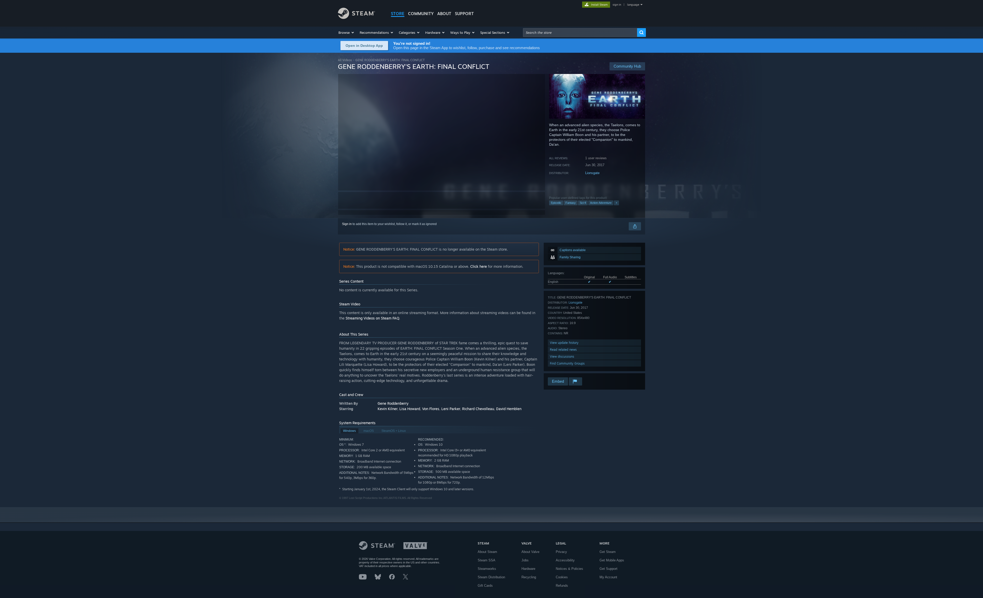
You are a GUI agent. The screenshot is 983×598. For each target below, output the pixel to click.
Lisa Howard (409, 409)
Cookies (562, 577)
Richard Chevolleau (478, 409)
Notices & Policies (569, 569)
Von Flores (430, 409)
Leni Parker (450, 409)
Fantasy (570, 202)
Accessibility (565, 560)
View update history (564, 343)
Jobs (525, 560)
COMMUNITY (421, 13)
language (633, 4)
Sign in (347, 224)
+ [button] (616, 202)
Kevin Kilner (387, 409)
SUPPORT (464, 13)
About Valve (530, 552)
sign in (617, 4)
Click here (478, 266)
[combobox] (580, 32)
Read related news (563, 349)
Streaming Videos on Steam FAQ (372, 318)
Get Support (608, 569)
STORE (397, 13)
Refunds (562, 586)
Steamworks (487, 569)
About (444, 13)
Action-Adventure (601, 202)
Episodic (556, 202)
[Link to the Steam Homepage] (356, 17)
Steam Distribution (491, 577)
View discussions (562, 356)
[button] (346, 32)
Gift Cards (485, 586)
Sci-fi (583, 202)
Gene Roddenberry (393, 403)
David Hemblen (508, 409)
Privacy (561, 552)
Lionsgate (592, 173)
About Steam (487, 552)
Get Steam (608, 552)
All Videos (345, 60)
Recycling (528, 577)
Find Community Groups (567, 363)
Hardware (528, 569)
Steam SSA (486, 560)
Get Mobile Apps (612, 560)
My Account (608, 577)
